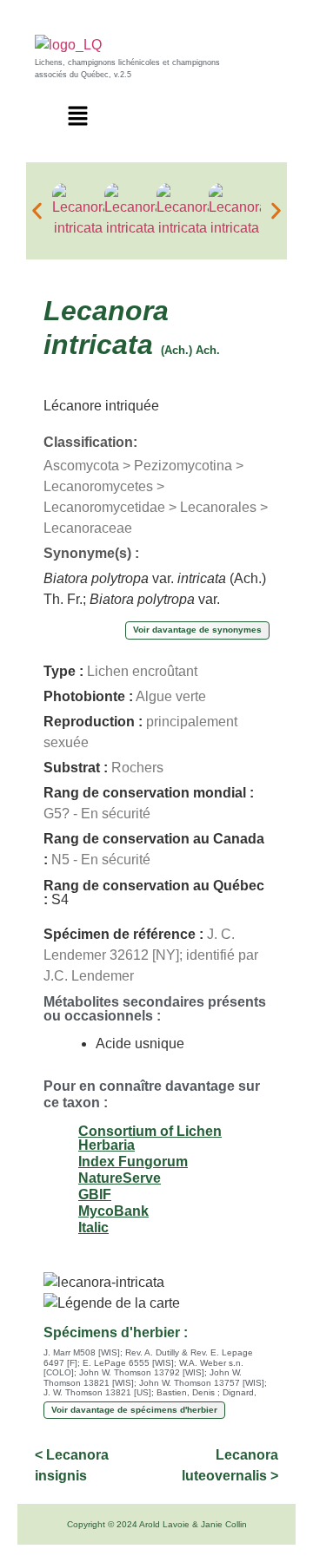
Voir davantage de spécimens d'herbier (134, 1409)
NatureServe (119, 1178)
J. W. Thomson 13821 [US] (97, 1392)
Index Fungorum (133, 1161)
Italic (93, 1227)
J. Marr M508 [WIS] (81, 1352)
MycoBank (113, 1211)
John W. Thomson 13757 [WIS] (201, 1383)
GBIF (94, 1194)
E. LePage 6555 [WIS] (128, 1363)
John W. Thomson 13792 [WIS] (141, 1372)
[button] (78, 117)
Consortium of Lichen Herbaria (150, 1138)
